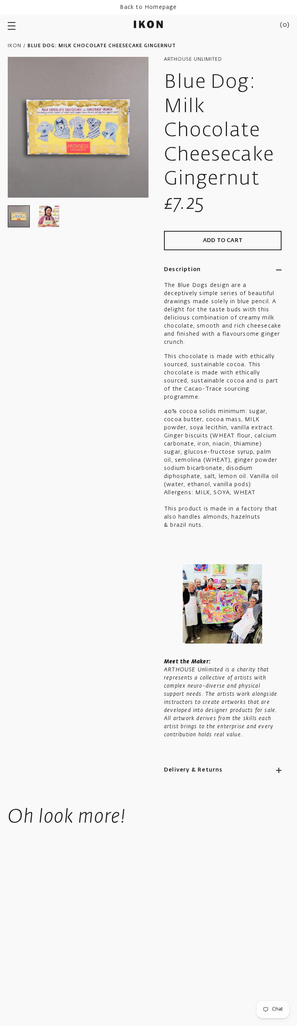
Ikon (14, 46)
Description (182, 269)
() (284, 25)
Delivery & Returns (193, 770)
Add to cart (222, 240)
